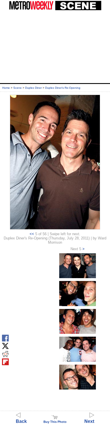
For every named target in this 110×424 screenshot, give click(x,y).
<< (32, 234)
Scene (17, 87)
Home (6, 87)
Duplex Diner (33, 87)
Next (89, 421)
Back (21, 421)
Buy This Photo (55, 421)
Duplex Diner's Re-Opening (62, 87)
